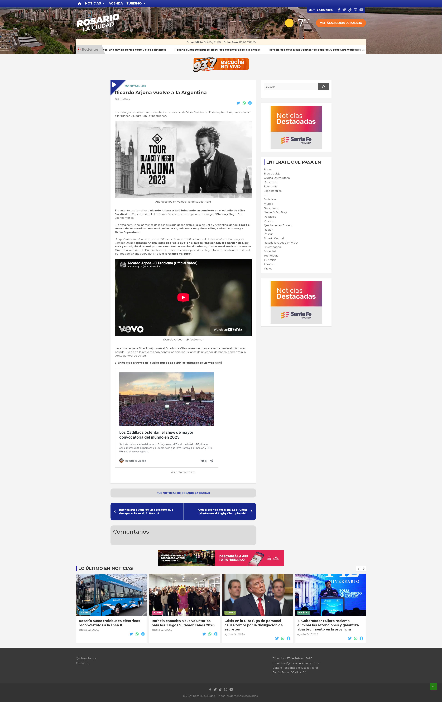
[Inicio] (79, 3)
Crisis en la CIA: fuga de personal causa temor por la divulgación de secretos (253, 625)
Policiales (270, 216)
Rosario (268, 234)
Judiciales (270, 199)
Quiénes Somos (86, 658)
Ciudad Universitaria (277, 177)
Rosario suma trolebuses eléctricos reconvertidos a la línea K (109, 623)
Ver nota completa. (183, 472)
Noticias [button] (93, 3)
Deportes (270, 182)
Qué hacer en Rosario (278, 225)
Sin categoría (272, 247)
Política (268, 221)
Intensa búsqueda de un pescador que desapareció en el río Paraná (146, 511)
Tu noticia (270, 260)
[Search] (323, 86)
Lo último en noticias (105, 568)
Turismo (269, 264)
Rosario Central (274, 238)
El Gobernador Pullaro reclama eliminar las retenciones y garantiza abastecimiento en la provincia (328, 625)
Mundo (268, 203)
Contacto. (82, 663)
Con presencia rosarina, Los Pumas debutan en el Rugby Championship (222, 511)
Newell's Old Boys (275, 212)
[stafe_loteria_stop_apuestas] (221, 552)
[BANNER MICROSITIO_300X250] (296, 107)
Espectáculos (135, 86)
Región (268, 229)
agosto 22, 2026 (88, 629)
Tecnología (271, 255)
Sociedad (270, 251)
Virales (268, 268)
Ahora (268, 169)
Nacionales (271, 208)
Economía (270, 186)
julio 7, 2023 (122, 98)
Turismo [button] (134, 3)
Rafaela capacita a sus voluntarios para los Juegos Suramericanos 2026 (183, 623)
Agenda (116, 3)
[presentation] (358, 568)
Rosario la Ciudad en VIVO (281, 242)
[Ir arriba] (433, 686)
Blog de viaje (272, 173)
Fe (265, 195)
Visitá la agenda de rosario (341, 23)
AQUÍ (218, 362)
